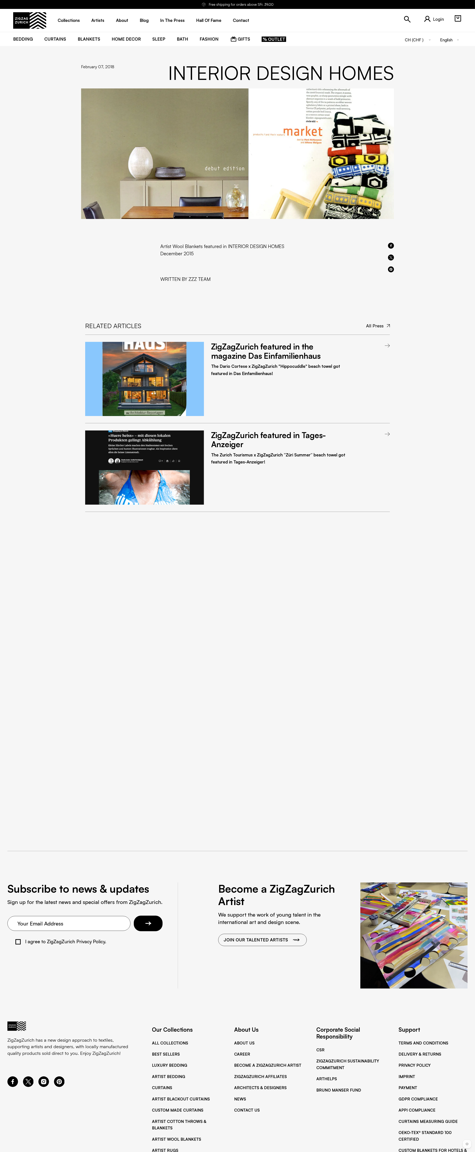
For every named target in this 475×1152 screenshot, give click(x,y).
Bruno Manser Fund (338, 1089)
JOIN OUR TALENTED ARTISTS (256, 940)
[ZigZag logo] (29, 20)
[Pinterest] (59, 1085)
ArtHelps (326, 1078)
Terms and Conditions (423, 1042)
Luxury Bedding (169, 1065)
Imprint (407, 1076)
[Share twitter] (391, 257)
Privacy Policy (415, 1065)
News (240, 1098)
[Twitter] (28, 1085)
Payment (408, 1087)
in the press (172, 20)
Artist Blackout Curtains (181, 1098)
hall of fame (208, 20)
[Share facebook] (391, 246)
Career (242, 1054)
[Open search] (407, 19)
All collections (170, 1042)
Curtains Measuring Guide (428, 1121)
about (122, 20)
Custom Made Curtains (177, 1110)
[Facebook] (12, 1085)
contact (241, 20)
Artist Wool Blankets (176, 1139)
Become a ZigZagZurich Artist (267, 1065)
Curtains (162, 1087)
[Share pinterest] (391, 269)
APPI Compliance (417, 1110)
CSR (320, 1049)
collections (69, 20)
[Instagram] (43, 1085)
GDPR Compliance (418, 1098)
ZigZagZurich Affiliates (260, 1076)
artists (97, 20)
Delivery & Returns (420, 1054)
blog (144, 20)
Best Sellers (166, 1054)
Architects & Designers (260, 1087)
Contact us (247, 1110)
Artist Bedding (168, 1076)
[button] (458, 18)
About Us (244, 1042)
